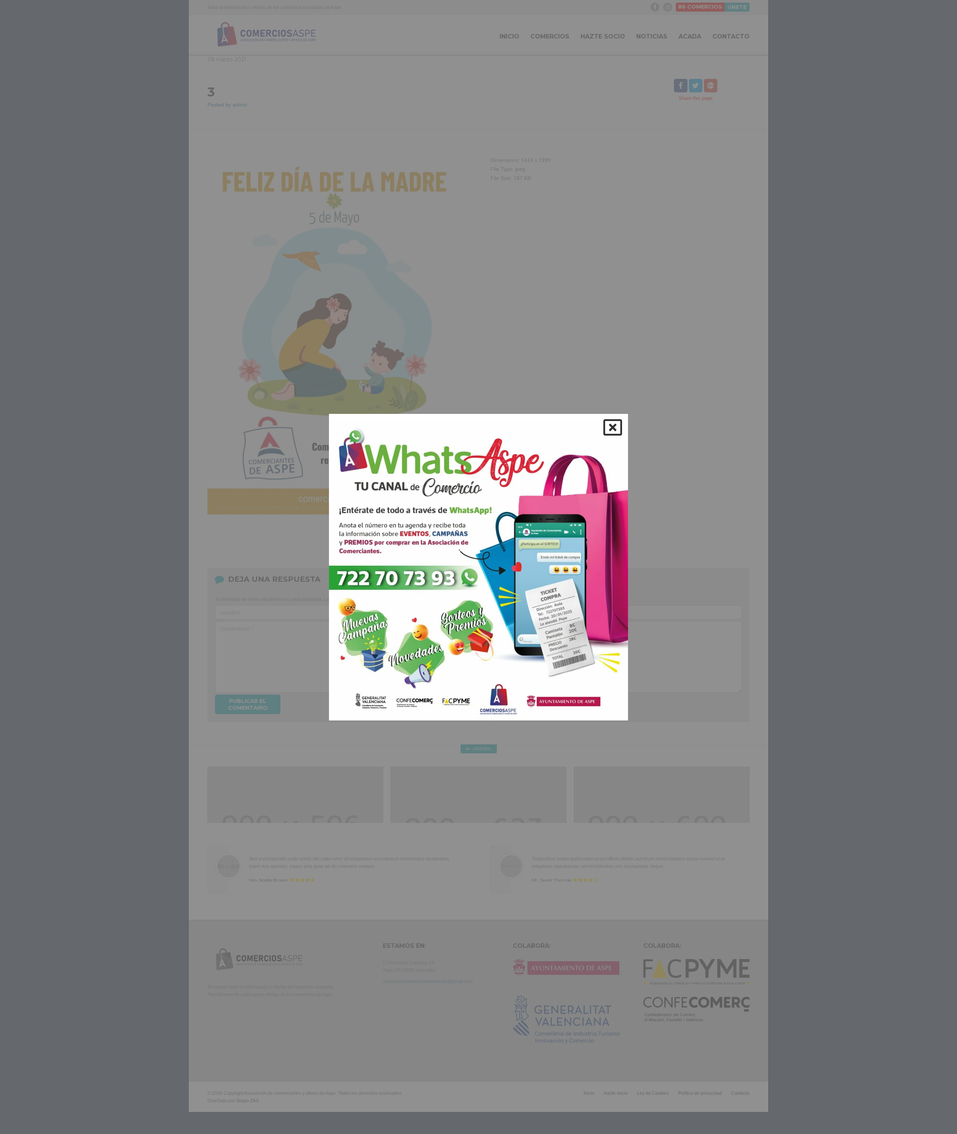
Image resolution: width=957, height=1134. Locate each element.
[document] (478, 567)
